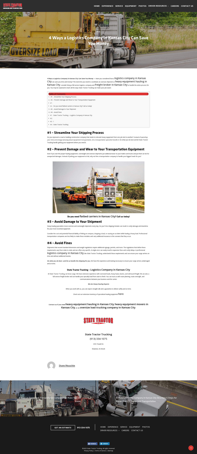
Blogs (98, 31)
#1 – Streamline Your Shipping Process (63, 97)
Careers (125, 430)
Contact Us (137, 430)
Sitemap (110, 451)
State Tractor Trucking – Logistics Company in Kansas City (72, 115)
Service (123, 427)
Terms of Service (100, 451)
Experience (113, 427)
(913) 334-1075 (98, 338)
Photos (146, 427)
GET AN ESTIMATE (62, 427)
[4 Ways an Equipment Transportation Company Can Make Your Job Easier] (49, 398)
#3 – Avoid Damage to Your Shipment (63, 109)
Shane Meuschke (83, 50)
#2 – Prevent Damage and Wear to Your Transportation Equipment (73, 100)
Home (103, 427)
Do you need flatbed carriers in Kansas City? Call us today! (72, 106)
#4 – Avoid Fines (56, 112)
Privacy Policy (88, 451)
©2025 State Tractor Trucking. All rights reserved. (98, 448)
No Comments (115, 50)
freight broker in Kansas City (111, 84)
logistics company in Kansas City (65, 253)
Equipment (134, 427)
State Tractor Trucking (60, 124)
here (121, 294)
